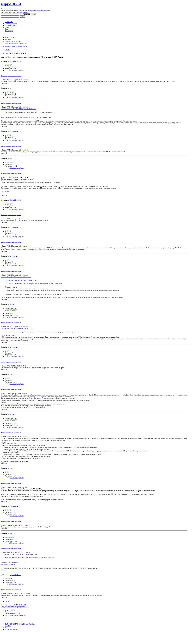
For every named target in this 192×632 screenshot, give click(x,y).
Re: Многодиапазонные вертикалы (11, 76)
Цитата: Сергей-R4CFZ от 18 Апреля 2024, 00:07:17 (18, 109)
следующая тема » (20, 46)
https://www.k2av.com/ (8, 564)
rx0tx (11, 374)
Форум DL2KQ (11, 4)
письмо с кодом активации (19, 12)
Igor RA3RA (14, 256)
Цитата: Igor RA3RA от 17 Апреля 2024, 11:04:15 (21, 280)
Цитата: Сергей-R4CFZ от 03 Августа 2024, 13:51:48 (19, 554)
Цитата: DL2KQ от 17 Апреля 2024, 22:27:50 (16, 277)
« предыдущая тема (7, 46)
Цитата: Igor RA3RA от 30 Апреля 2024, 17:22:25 (17, 328)
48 (21, 53)
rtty (11, 88)
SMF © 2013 (17, 624)
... (11, 53)
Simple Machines (29, 624)
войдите (31, 10)
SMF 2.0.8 (8, 624)
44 (12, 53)
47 (19, 53)
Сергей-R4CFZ (15, 61)
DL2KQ (12, 304)
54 (25, 53)
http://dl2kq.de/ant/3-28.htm (32, 398)
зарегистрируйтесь (43, 10)
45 (14, 53)
